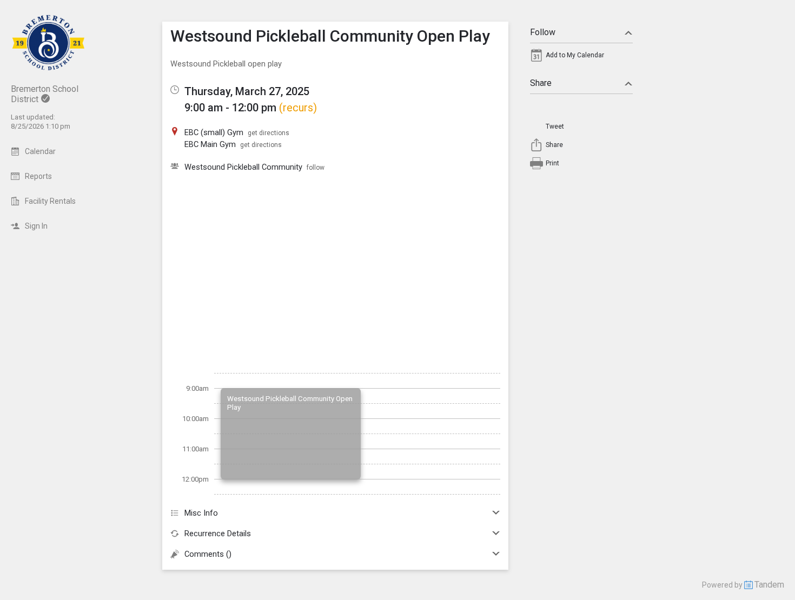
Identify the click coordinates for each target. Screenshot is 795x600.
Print (552, 163)
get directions (268, 133)
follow (315, 167)
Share (541, 83)
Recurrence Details (217, 533)
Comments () (207, 554)
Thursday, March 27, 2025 (246, 91)
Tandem (769, 584)
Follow (542, 32)
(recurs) (298, 107)
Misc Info (201, 513)
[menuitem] (581, 58)
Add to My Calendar (575, 55)
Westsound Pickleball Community (243, 167)
